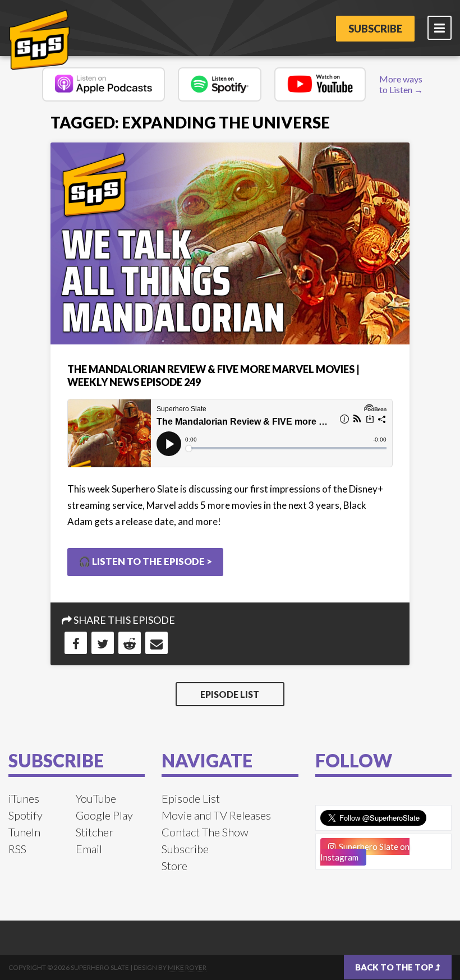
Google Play (104, 815)
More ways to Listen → (401, 84)
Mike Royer (187, 967)
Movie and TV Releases (216, 815)
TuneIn (24, 832)
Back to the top (395, 967)
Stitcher (94, 832)
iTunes (23, 798)
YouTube (96, 798)
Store (174, 865)
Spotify (25, 815)
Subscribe (375, 28)
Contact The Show (205, 832)
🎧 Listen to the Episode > (145, 561)
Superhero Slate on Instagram (365, 851)
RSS (17, 848)
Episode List (229, 694)
